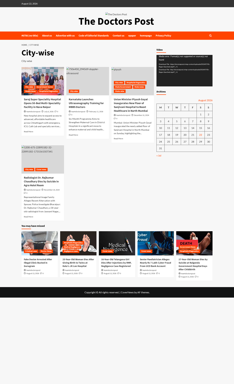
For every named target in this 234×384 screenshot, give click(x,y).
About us (47, 35)
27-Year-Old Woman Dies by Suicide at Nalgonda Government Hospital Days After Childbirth (193, 264)
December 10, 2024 (141, 115)
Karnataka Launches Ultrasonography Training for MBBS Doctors (86, 103)
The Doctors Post (116, 21)
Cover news (41, 169)
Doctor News (46, 251)
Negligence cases (71, 251)
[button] (211, 35)
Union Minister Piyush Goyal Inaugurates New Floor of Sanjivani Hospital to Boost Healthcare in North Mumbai (131, 105)
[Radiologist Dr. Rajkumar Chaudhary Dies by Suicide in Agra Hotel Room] (42, 159)
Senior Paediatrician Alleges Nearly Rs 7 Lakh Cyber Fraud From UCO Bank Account (155, 263)
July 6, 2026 (48, 111)
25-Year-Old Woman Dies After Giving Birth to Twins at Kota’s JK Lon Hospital (78, 263)
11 (168, 128)
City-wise (29, 87)
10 (160, 128)
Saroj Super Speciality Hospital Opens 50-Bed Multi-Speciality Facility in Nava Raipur (42, 103)
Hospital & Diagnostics (48, 91)
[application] (184, 71)
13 (185, 128)
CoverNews (127, 292)
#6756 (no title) (29, 35)
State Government (123, 87)
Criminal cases (31, 251)
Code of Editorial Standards (94, 35)
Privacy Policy (163, 35)
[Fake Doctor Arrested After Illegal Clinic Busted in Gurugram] (39, 243)
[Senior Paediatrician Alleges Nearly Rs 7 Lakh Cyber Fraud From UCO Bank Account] (156, 243)
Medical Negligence (72, 247)
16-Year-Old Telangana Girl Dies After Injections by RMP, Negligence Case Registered (116, 263)
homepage (146, 35)
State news (139, 87)
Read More (28, 131)
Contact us (118, 35)
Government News (187, 247)
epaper (132, 35)
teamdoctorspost (33, 111)
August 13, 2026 (32, 273)
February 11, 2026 (96, 111)
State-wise (119, 91)
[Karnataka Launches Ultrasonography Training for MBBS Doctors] (87, 81)
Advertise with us (65, 35)
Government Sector (45, 87)
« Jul (158, 155)
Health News (30, 91)
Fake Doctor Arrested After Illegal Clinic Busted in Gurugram (38, 263)
